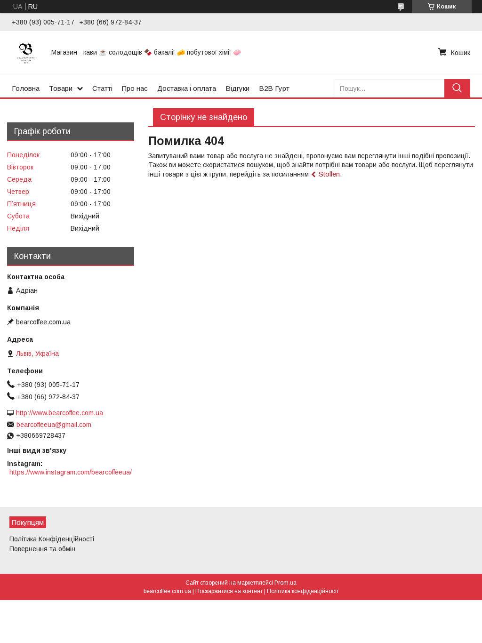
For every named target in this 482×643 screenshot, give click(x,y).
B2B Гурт (274, 88)
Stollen (329, 174)
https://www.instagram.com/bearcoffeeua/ (70, 472)
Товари (60, 88)
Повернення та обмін (42, 549)
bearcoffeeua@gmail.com (53, 424)
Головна (26, 88)
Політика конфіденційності (302, 591)
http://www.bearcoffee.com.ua (59, 413)
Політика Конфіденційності (51, 539)
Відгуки (237, 88)
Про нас (135, 88)
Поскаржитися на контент (229, 591)
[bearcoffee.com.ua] (26, 52)
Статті (102, 88)
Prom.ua (285, 582)
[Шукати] (457, 88)
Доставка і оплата (186, 88)
